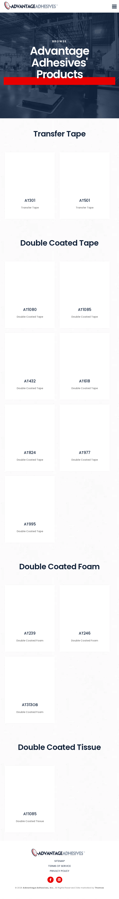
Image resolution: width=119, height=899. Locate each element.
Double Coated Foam (59, 566)
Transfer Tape (59, 133)
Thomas (99, 887)
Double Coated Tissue (59, 747)
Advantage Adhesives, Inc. (38, 887)
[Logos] (50, 880)
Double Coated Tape (59, 242)
